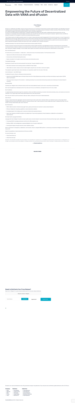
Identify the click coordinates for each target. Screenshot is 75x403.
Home (15, 4)
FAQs (42, 4)
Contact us (50, 4)
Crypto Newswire (26, 390)
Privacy (8, 394)
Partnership (16, 392)
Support (56, 4)
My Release (37, 4)
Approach (8, 391)
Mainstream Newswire (27, 394)
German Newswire (26, 392)
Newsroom (68, 1)
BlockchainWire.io (38, 143)
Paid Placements (26, 395)
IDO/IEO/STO (16, 395)
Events (45, 4)
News (8, 392)
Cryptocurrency (17, 391)
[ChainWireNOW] (8, 5)
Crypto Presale (16, 394)
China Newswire (26, 391)
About (8, 390)
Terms (8, 395)
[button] (67, 5)
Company (20, 4)
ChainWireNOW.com (9, 400)
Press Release (37, 25)
